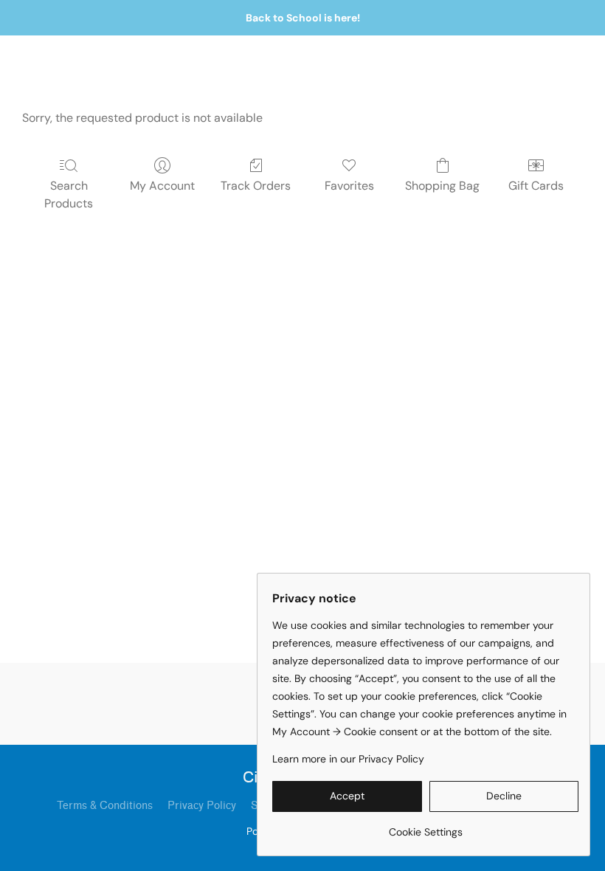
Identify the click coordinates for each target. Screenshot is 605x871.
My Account (162, 185)
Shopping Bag (442, 185)
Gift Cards (536, 185)
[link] (425, 826)
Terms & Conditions (105, 805)
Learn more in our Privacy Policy (348, 758)
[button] (347, 796)
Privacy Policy (201, 805)
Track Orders (256, 185)
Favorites (349, 185)
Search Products (68, 194)
